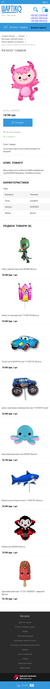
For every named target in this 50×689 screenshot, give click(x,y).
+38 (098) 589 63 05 (39, 21)
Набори (25, 659)
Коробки (25, 650)
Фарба (25, 631)
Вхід (3, 15)
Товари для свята (25, 663)
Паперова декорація (25, 636)
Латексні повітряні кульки (25, 627)
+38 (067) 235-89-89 (39, 15)
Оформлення (25, 668)
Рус (47, 2)
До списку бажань (13, 132)
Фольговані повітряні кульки (25, 641)
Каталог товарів (18, 27)
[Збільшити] (25, 81)
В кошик (19, 122)
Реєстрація (11, 15)
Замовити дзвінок (38, 28)
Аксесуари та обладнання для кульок (25, 645)
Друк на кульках (25, 622)
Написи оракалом (25, 654)
